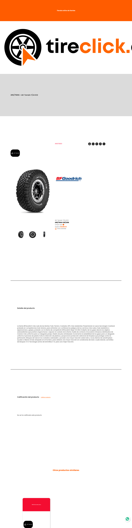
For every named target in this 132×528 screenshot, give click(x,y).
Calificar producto (45, 397)
